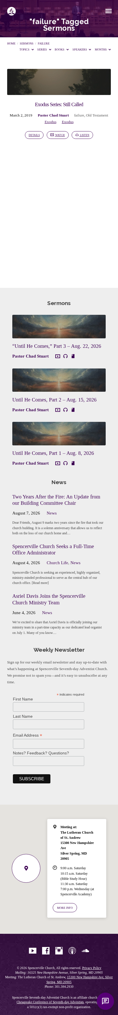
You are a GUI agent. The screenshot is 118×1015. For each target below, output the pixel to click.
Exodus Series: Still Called (59, 104)
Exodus (50, 122)
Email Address (27, 735)
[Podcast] (72, 951)
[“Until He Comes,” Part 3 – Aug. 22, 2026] (59, 335)
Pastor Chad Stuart (53, 115)
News (52, 513)
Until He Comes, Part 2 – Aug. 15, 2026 (54, 400)
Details (34, 135)
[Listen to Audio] (65, 356)
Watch (60, 135)
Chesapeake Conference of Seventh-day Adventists (50, 1002)
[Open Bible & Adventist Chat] (105, 1001)
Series (42, 49)
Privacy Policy (91, 968)
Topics (24, 49)
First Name (23, 699)
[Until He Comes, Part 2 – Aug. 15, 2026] (59, 388)
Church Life (57, 562)
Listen (84, 135)
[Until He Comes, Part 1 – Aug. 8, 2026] (59, 442)
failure (44, 43)
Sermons (27, 43)
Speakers (80, 49)
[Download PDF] (73, 356)
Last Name (23, 716)
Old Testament (97, 115)
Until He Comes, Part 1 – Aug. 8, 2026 (53, 453)
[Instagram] (59, 951)
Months (101, 49)
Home (11, 43)
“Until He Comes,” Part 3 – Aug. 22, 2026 (56, 346)
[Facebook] (46, 951)
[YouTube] (32, 951)
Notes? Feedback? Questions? (41, 753)
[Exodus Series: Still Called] (59, 92)
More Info (65, 907)
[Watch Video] (57, 356)
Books (60, 49)
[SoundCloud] (85, 951)
